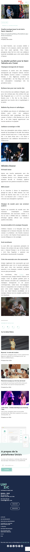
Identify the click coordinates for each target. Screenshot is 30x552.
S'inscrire (6, 469)
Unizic (21, 274)
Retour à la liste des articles (9, 25)
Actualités (4, 22)
